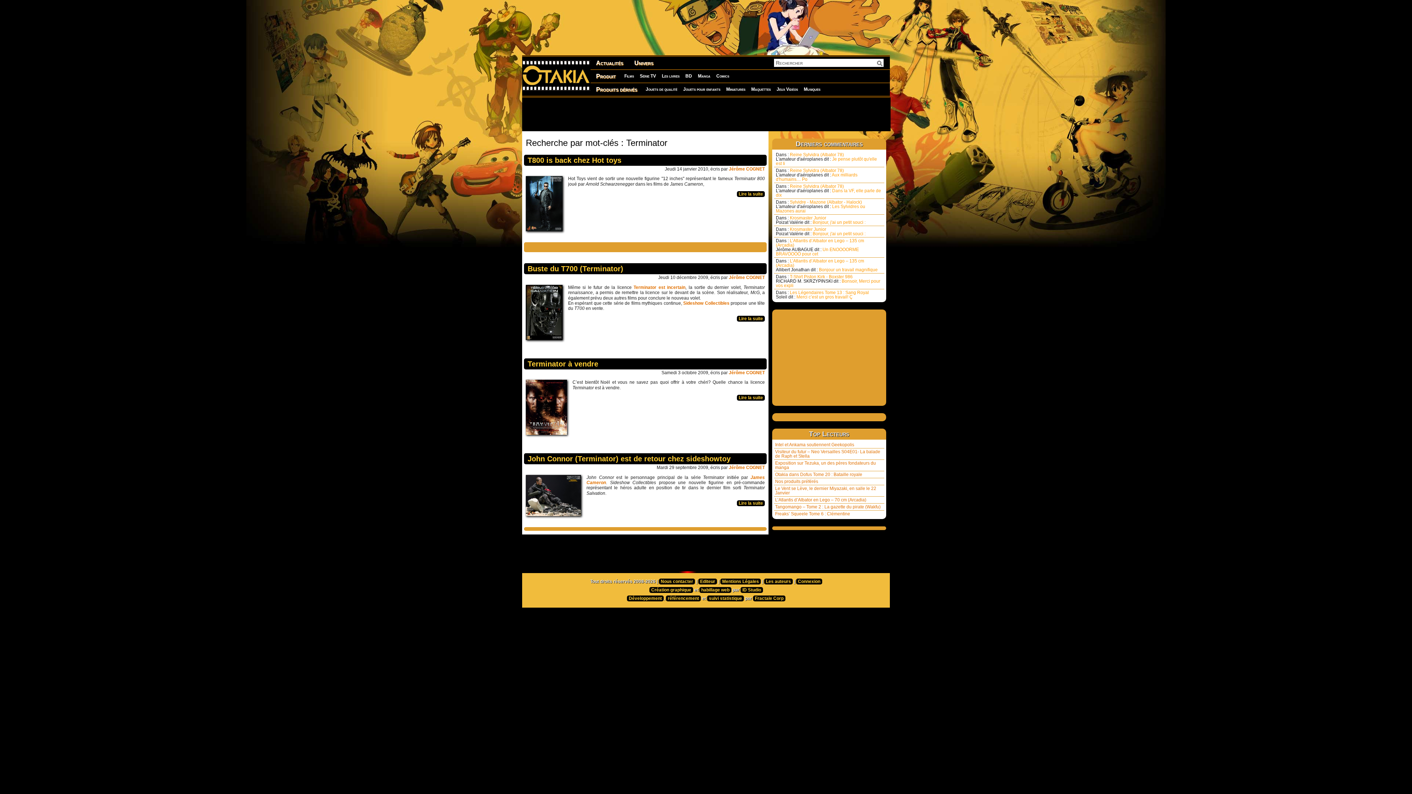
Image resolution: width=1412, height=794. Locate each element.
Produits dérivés (616, 89)
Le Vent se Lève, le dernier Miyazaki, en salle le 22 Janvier (825, 491)
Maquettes (761, 89)
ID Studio (751, 590)
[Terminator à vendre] (548, 409)
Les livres (671, 76)
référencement (683, 598)
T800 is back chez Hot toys (574, 160)
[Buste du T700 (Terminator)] (546, 314)
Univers (643, 63)
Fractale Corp (769, 598)
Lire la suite (751, 194)
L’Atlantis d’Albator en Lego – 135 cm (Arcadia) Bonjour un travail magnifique (827, 265)
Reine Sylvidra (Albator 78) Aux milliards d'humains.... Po (816, 175)
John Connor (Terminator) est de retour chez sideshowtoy (629, 459)
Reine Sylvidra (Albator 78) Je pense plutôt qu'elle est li (826, 159)
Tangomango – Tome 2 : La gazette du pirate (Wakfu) (828, 506)
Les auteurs (778, 581)
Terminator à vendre (563, 364)
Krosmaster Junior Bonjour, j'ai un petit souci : (821, 220)
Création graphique (671, 590)
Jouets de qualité (661, 89)
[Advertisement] (706, 113)
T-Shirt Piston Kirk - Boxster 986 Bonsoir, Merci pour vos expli (828, 281)
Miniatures (735, 89)
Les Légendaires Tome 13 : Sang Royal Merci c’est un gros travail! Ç (822, 295)
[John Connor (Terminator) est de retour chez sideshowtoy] (555, 497)
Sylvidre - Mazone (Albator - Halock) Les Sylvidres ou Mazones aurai (820, 207)
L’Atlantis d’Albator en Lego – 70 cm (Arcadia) (820, 499)
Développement (645, 598)
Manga (704, 76)
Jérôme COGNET (747, 169)
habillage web (715, 590)
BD (688, 76)
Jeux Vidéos (787, 89)
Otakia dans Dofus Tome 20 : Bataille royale (818, 474)
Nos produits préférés (796, 481)
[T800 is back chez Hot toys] (546, 205)
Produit (606, 76)
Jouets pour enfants (701, 89)
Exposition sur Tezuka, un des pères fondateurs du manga (825, 465)
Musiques (812, 89)
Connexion (809, 581)
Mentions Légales (740, 581)
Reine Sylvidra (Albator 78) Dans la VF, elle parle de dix (828, 191)
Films (629, 76)
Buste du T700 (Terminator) (575, 269)
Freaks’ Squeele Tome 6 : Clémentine (812, 513)
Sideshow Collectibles (706, 303)
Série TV (648, 76)
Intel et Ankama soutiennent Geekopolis (814, 444)
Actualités (609, 63)
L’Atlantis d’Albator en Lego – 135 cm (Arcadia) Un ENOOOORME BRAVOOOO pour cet (820, 247)
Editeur (707, 581)
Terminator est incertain (659, 287)
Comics (722, 76)
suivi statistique (725, 598)
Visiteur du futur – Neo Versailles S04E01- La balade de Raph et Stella (827, 454)
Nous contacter (677, 581)
